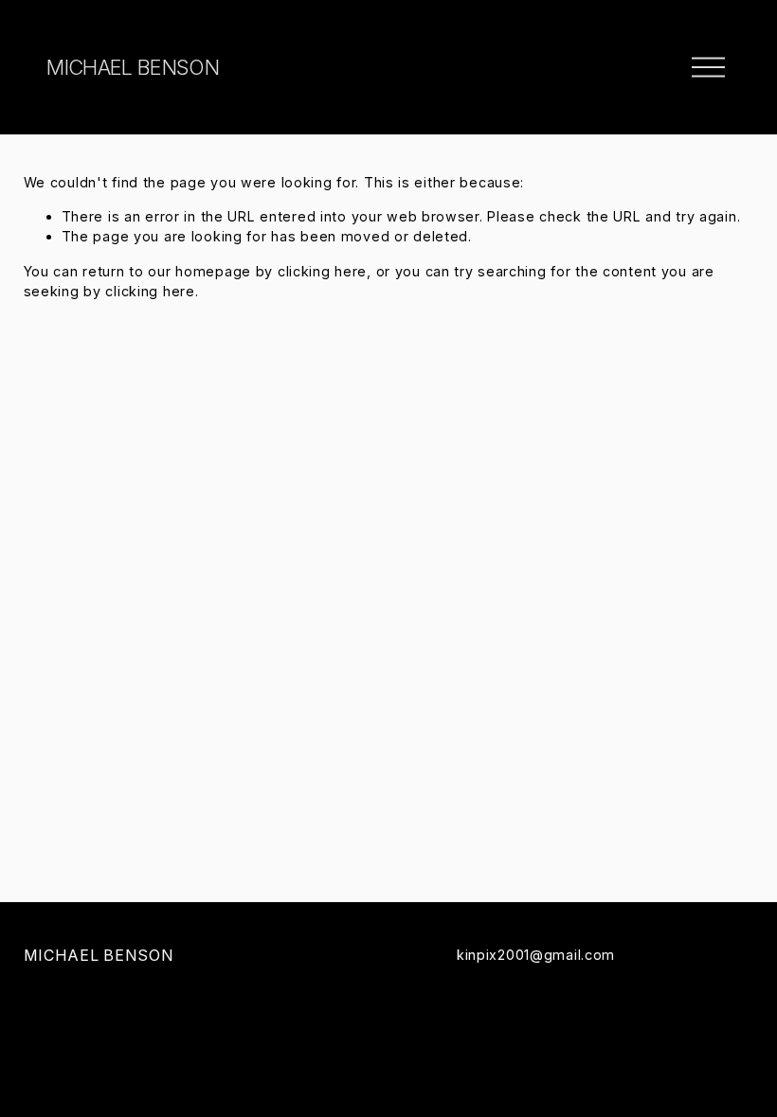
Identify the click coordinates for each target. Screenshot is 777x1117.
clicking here (322, 271)
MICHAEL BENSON (132, 67)
